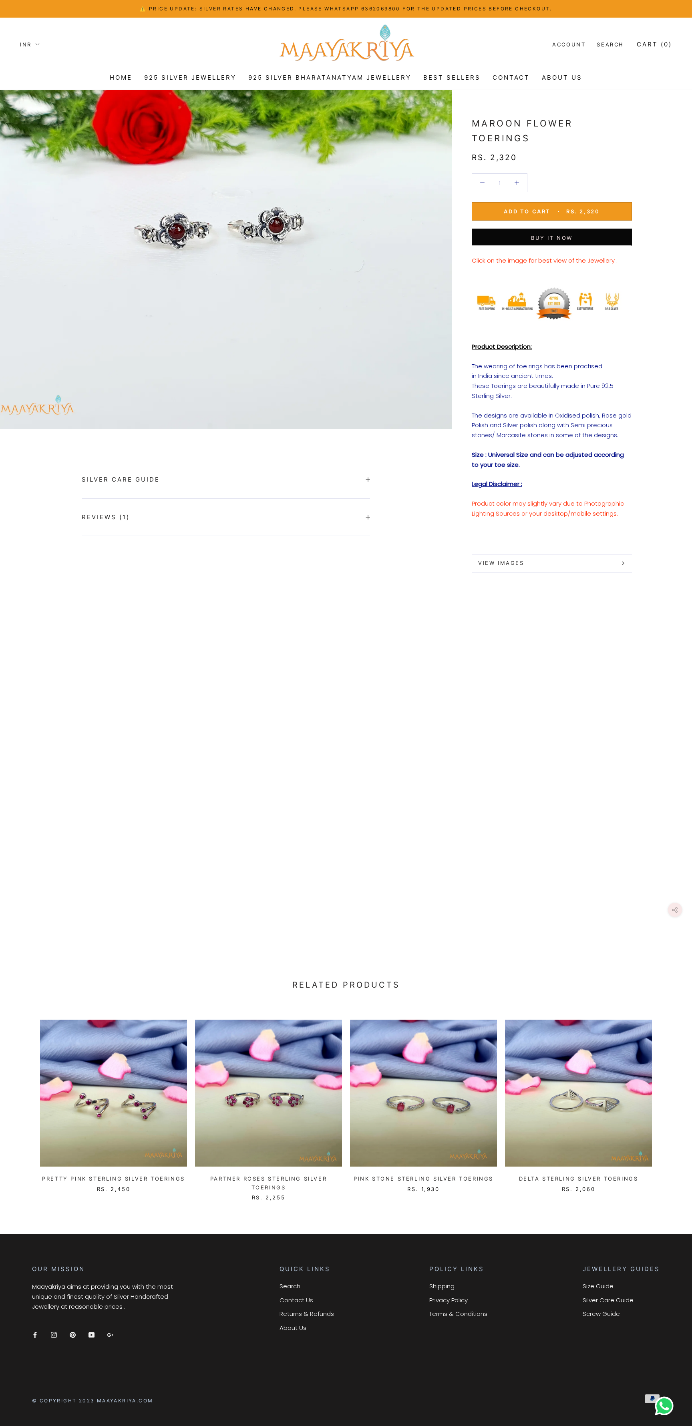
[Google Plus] (110, 1335)
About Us (293, 1328)
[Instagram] (54, 1335)
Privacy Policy (448, 1300)
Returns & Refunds (307, 1314)
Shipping (442, 1286)
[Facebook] (35, 1335)
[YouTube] (92, 1335)
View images (501, 563)
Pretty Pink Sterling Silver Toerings (113, 1178)
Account (568, 44)
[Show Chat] (666, 1406)
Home (121, 77)
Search (610, 44)
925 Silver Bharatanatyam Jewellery (329, 77)
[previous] (25, 1102)
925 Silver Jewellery (190, 77)
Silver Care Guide (121, 479)
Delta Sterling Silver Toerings (578, 1178)
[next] (667, 1102)
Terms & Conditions (458, 1314)
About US (562, 77)
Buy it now (552, 237)
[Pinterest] (73, 1335)
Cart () (654, 44)
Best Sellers (452, 77)
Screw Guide (601, 1314)
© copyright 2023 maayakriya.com (92, 1401)
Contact (511, 77)
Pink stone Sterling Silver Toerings (423, 1178)
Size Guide (598, 1286)
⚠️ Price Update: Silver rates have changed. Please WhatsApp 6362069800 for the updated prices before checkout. (346, 9)
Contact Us (296, 1300)
